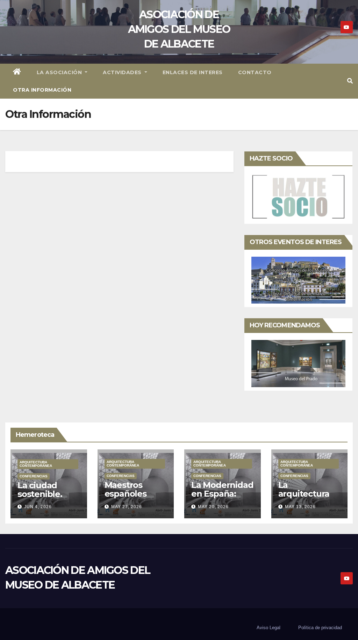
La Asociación (60, 72)
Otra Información (42, 90)
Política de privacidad (320, 627)
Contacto (255, 72)
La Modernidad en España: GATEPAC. (222, 493)
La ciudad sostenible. (39, 489)
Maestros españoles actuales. (125, 493)
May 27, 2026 (126, 506)
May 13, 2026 (300, 506)
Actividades (123, 72)
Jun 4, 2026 (38, 506)
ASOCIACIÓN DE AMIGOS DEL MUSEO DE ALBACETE (179, 29)
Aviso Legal (268, 627)
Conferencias (34, 476)
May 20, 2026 (213, 506)
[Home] (17, 72)
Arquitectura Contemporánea (36, 464)
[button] (350, 81)
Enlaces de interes (193, 72)
